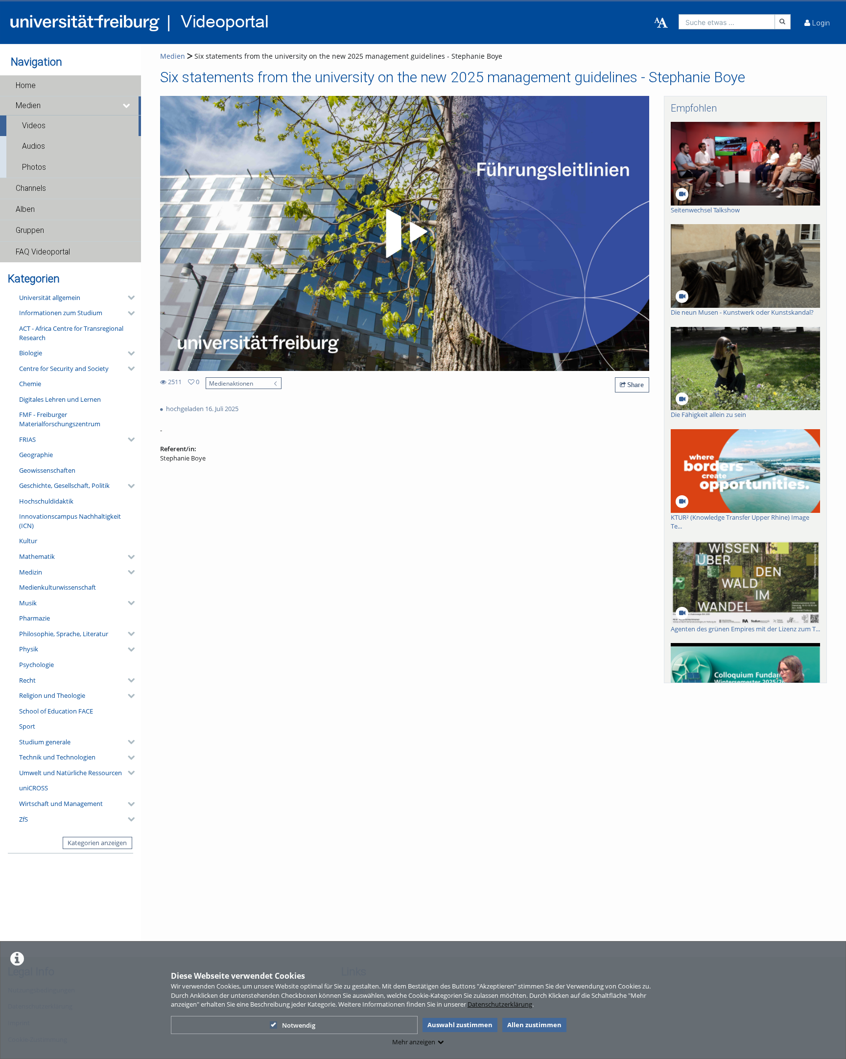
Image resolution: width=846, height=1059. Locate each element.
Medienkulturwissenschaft (57, 587)
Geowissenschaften (47, 470)
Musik (28, 603)
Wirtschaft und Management (61, 803)
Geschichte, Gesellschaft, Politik (64, 485)
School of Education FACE (56, 711)
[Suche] (783, 21)
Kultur (28, 540)
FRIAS (27, 439)
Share (635, 384)
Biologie (30, 352)
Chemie (30, 383)
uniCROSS (33, 787)
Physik (28, 649)
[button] (70, 85)
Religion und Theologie (52, 695)
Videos (34, 125)
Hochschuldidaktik (46, 501)
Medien (28, 105)
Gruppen (30, 230)
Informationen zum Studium (60, 312)
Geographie (36, 454)
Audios (33, 146)
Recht (27, 680)
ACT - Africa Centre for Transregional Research (71, 333)
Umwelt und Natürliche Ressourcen (70, 772)
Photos (34, 167)
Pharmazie (34, 618)
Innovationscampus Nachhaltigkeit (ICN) (70, 521)
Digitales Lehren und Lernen (60, 399)
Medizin (30, 572)
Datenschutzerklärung (500, 1004)
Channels (31, 188)
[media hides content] (127, 105)
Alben (25, 209)
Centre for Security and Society (64, 368)
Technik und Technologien (57, 757)
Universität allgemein (49, 297)
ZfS (23, 819)
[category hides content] (128, 297)
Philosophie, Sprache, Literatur (63, 633)
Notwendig (298, 1025)
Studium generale (44, 741)
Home (26, 85)
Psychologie (36, 664)
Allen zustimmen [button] (534, 1024)
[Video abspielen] (404, 233)
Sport (27, 726)
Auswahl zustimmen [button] (460, 1024)
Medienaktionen (231, 383)
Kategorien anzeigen (97, 842)
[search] (727, 21)
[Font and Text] (661, 23)
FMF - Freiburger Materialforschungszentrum (59, 419)
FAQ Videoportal (43, 252)
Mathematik (37, 556)
